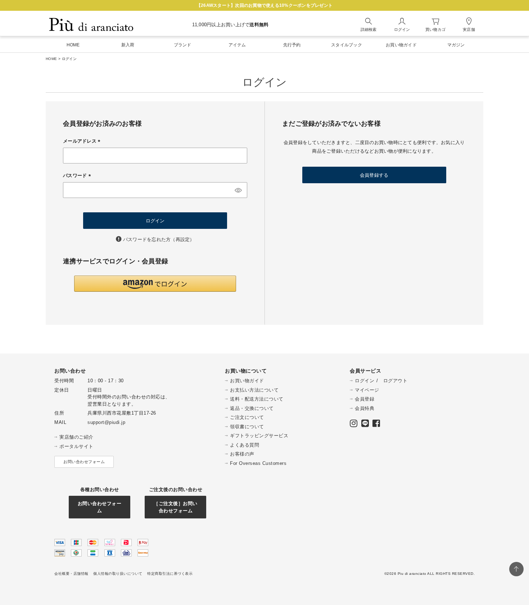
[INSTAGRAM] (354, 425)
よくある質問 (244, 445)
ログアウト (395, 380)
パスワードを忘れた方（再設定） (159, 239)
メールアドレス (83, 141)
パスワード (78, 175)
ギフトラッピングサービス (259, 435)
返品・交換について (252, 408)
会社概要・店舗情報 (71, 574)
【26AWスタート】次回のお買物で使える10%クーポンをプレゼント (264, 5)
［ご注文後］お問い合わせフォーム (176, 507)
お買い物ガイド (247, 380)
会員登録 (364, 399)
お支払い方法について (254, 390)
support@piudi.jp (106, 422)
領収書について (247, 426)
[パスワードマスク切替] (238, 190)
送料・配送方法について (257, 399)
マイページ (367, 390)
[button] (155, 284)
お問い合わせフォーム (84, 461)
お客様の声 (242, 454)
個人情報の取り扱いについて (118, 574)
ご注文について (247, 417)
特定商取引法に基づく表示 (170, 574)
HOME (51, 59)
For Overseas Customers (258, 463)
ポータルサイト (76, 446)
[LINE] (365, 425)
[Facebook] (376, 425)
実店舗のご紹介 (76, 437)
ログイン (364, 380)
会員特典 (364, 408)
